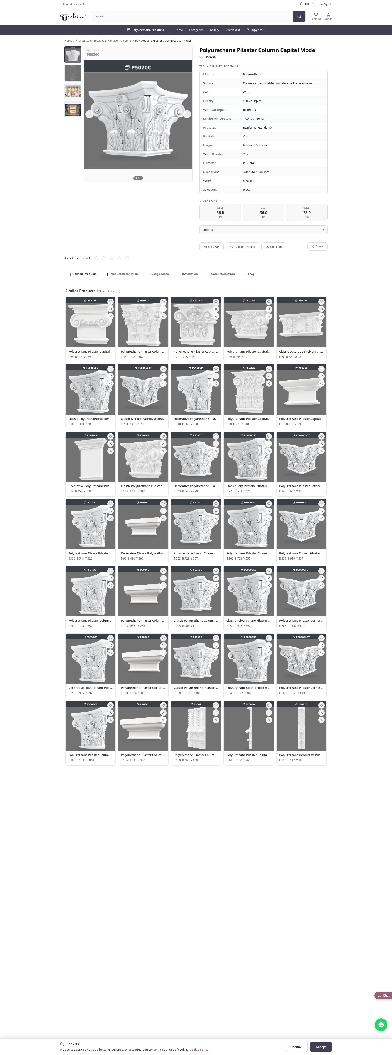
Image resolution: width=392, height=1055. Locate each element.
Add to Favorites (245, 247)
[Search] (299, 16)
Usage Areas (160, 274)
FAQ (251, 274)
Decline (296, 1047)
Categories (196, 30)
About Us (80, 4)
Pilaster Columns (121, 40)
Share (319, 246)
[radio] (96, 258)
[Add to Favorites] (110, 302)
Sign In (328, 4)
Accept (321, 1047)
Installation (190, 274)
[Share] (110, 316)
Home (178, 30)
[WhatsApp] (381, 1024)
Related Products (84, 274)
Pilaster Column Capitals (91, 40)
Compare (276, 247)
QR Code (213, 247)
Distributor (232, 30)
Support (256, 30)
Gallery (214, 30)
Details (208, 230)
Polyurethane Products (148, 30)
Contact (67, 4)
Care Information (223, 274)
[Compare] (110, 309)
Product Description (124, 274)
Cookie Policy (199, 1050)
